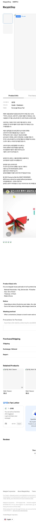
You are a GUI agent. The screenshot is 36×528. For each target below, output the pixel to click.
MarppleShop (7, 2)
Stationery (20, 105)
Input (19, 423)
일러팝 (13, 102)
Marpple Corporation (9, 491)
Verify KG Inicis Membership (20, 510)
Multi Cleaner (7, 391)
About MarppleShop (24, 491)
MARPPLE (15, 2)
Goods (13, 105)
